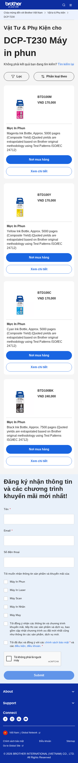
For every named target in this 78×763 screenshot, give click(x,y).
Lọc (19, 76)
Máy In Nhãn (17, 606)
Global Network (29, 732)
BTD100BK (45, 390)
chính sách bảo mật (57, 642)
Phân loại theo (56, 76)
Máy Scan (16, 598)
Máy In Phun (17, 581)
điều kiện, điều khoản (27, 645)
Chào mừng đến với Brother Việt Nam (23, 12)
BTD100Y (44, 194)
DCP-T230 (9, 17)
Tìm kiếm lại (66, 64)
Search (64, 5)
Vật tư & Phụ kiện (56, 12)
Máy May (15, 615)
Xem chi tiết (39, 171)
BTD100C (44, 292)
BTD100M (44, 96)
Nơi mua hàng (39, 159)
